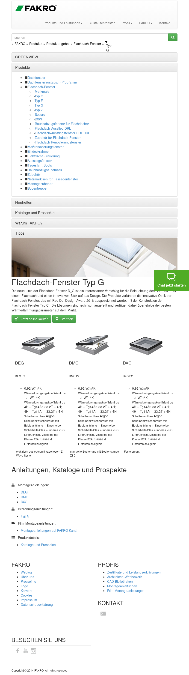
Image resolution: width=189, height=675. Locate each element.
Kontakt (164, 23)
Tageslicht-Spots (40, 165)
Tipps (19, 233)
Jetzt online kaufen (34, 319)
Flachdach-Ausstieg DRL (53, 128)
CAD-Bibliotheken (120, 581)
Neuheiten (23, 202)
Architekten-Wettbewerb (124, 576)
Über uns (27, 576)
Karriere (26, 590)
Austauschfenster (102, 23)
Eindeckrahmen (39, 151)
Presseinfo (28, 581)
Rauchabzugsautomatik (45, 169)
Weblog (26, 572)
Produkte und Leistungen (62, 23)
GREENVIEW (26, 57)
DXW (38, 119)
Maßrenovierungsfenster (46, 146)
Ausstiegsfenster (40, 160)
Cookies (26, 595)
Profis (126, 23)
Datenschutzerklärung (37, 604)
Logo (24, 586)
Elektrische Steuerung (44, 156)
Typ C (39, 96)
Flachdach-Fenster (41, 86)
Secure (40, 114)
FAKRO (144, 23)
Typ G (39, 105)
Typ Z (39, 110)
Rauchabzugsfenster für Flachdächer (62, 123)
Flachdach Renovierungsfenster (58, 142)
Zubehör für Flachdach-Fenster (58, 137)
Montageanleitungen (122, 586)
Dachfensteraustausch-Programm (52, 82)
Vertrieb (67, 319)
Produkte (22, 67)
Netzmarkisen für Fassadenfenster (53, 179)
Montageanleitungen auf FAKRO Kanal (49, 530)
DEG (24, 492)
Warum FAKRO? (28, 223)
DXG (24, 501)
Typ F (39, 100)
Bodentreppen (38, 188)
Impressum (29, 599)
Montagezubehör (40, 183)
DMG (24, 497)
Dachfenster (36, 77)
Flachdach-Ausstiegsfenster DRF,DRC (62, 133)
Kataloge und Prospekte (35, 212)
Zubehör (34, 174)
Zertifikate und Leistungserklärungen (134, 572)
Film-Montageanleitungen (126, 590)
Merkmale (42, 91)
